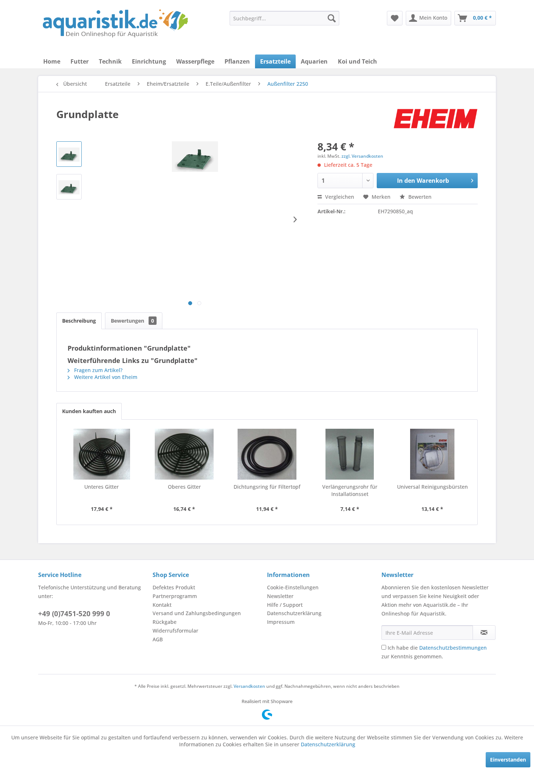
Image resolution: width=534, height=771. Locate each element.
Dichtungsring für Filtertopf (267, 486)
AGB (158, 639)
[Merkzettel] (394, 18)
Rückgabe (165, 621)
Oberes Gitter (184, 486)
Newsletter (280, 596)
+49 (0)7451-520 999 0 (74, 613)
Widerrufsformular (175, 630)
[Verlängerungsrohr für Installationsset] (350, 454)
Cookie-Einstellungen (293, 587)
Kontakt (162, 604)
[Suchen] (331, 18)
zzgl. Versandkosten (362, 156)
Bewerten (419, 196)
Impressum (281, 621)
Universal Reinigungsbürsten (432, 486)
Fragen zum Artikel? (97, 370)
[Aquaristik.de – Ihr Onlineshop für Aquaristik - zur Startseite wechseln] (115, 23)
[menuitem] (284, 18)
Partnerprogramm (175, 596)
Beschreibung (79, 320)
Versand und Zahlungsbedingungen (197, 613)
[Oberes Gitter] (185, 454)
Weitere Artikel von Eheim (105, 377)
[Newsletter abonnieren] (484, 632)
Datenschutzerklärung (294, 613)
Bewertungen (132, 320)
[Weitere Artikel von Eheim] (435, 121)
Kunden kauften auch (89, 411)
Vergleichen (339, 196)
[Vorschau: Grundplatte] (69, 154)
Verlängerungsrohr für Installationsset (349, 490)
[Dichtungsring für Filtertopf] (267, 454)
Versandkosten (249, 686)
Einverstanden (508, 759)
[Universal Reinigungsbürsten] (432, 454)
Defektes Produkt (174, 587)
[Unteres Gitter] (102, 454)
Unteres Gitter (101, 486)
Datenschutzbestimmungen (453, 647)
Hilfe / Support (285, 604)
